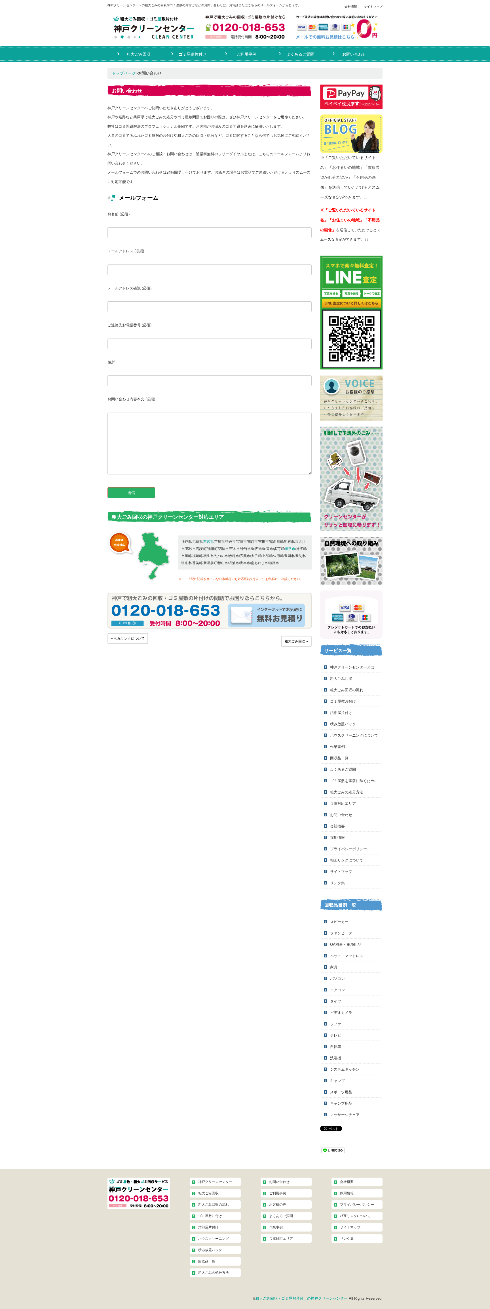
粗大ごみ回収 (139, 53)
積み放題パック (343, 724)
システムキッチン (345, 1069)
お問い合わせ (354, 53)
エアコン (337, 990)
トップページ (124, 73)
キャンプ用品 (341, 1103)
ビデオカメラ (341, 1012)
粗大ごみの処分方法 (346, 792)
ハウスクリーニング (213, 1239)
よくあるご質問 (300, 53)
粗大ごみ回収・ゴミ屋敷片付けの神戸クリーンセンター (301, 1298)
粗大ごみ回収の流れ (346, 690)
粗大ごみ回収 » (296, 641)
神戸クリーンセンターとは (352, 667)
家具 (333, 967)
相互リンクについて (346, 860)
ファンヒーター (343, 933)
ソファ (335, 1024)
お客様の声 (277, 1205)
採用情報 (337, 837)
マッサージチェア (345, 1115)
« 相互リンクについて (128, 638)
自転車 (335, 1047)
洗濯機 (335, 1058)
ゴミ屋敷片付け (192, 53)
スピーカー (339, 922)
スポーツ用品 (341, 1092)
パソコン (337, 978)
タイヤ (335, 1001)
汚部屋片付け (341, 713)
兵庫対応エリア (343, 803)
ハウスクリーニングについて (354, 735)
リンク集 (337, 883)
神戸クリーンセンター (215, 1182)
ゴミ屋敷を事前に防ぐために (354, 781)
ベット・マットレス (346, 956)
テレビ (335, 1035)
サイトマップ (373, 6)
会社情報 (351, 6)
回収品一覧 (339, 758)
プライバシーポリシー (348, 849)
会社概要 (337, 826)
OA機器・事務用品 (345, 944)
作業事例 (337, 747)
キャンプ (337, 1081)
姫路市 (290, 549)
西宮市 (208, 542)
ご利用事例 (246, 53)
